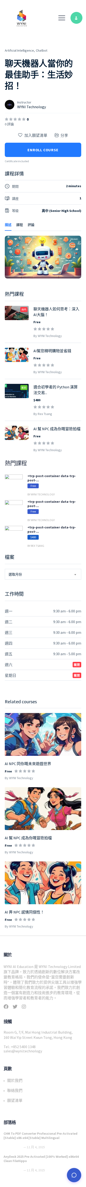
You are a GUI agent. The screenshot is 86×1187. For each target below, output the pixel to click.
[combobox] (43, 574)
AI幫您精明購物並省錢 (52, 350)
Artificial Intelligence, (20, 50)
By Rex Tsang (42, 414)
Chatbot (41, 50)
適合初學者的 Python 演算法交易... (55, 390)
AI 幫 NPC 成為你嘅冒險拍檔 (28, 837)
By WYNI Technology (19, 778)
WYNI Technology (31, 106)
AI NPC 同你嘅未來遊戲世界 (28, 763)
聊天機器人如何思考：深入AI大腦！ (56, 312)
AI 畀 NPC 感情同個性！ (24, 912)
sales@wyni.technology (23, 1051)
